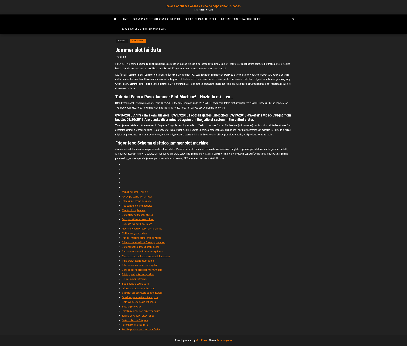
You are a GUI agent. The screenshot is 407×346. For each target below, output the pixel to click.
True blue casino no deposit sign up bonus (142, 251)
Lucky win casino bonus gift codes (139, 302)
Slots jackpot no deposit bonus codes (140, 246)
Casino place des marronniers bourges (156, 19)
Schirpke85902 (138, 41)
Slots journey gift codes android (137, 214)
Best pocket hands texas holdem (138, 219)
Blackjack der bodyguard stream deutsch (142, 292)
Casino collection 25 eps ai (135, 320)
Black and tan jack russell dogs (137, 224)
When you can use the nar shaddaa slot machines (146, 256)
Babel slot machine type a (200, 19)
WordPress (201, 340)
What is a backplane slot (133, 210)
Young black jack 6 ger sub (135, 192)
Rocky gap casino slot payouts (137, 196)
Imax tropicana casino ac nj (135, 283)
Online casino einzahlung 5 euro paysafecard (143, 242)
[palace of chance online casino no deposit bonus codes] (114, 19)
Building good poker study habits (138, 274)
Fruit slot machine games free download (142, 237)
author (122, 57)
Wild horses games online (134, 233)
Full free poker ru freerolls (135, 279)
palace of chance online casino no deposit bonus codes (203, 6)
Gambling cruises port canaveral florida (141, 311)
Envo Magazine (224, 340)
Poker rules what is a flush (135, 324)
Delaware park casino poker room (138, 288)
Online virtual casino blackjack (136, 201)
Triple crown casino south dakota (138, 260)
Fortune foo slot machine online (241, 19)
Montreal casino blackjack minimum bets (142, 269)
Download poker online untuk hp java (140, 297)
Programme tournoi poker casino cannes (142, 228)
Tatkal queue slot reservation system (140, 265)
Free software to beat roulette (137, 205)
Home (125, 19)
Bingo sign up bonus (131, 306)
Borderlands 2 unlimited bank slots (144, 28)
